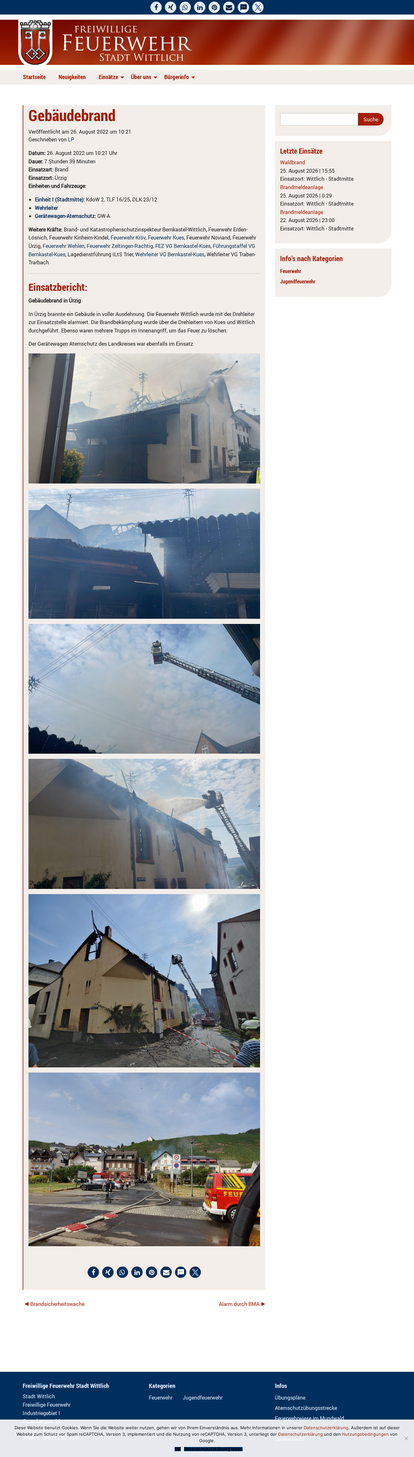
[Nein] (406, 1438)
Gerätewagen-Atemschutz (65, 215)
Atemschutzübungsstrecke (306, 1407)
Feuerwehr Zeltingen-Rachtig (120, 246)
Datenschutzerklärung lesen (213, 1449)
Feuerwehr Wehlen (63, 246)
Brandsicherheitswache (57, 1304)
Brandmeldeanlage (301, 187)
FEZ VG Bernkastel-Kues (183, 246)
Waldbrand (292, 162)
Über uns (141, 77)
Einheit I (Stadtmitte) (59, 199)
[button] (156, 7)
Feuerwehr (290, 271)
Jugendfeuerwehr (297, 281)
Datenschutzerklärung (326, 1427)
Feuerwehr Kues (166, 237)
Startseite (34, 77)
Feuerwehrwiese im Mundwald (309, 1418)
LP (71, 139)
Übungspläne (290, 1397)
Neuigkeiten (72, 77)
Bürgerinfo (176, 77)
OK (178, 1449)
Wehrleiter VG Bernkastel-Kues (169, 254)
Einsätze (108, 77)
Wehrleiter (46, 207)
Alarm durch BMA (239, 1304)
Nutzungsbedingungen (365, 1434)
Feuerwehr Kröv (128, 237)
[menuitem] (35, 77)
